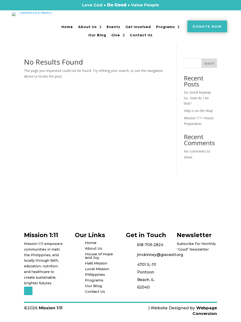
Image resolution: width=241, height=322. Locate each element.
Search (209, 63)
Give (115, 35)
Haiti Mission (96, 263)
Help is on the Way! (198, 110)
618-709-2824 (150, 245)
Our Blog (97, 35)
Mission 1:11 (50, 307)
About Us (87, 27)
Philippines (95, 274)
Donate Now (207, 26)
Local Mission (97, 269)
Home (67, 27)
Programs (165, 27)
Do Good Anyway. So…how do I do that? (197, 98)
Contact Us (141, 35)
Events (113, 27)
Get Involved (138, 27)
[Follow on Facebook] (28, 291)
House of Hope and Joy (99, 256)
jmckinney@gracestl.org (160, 254)
